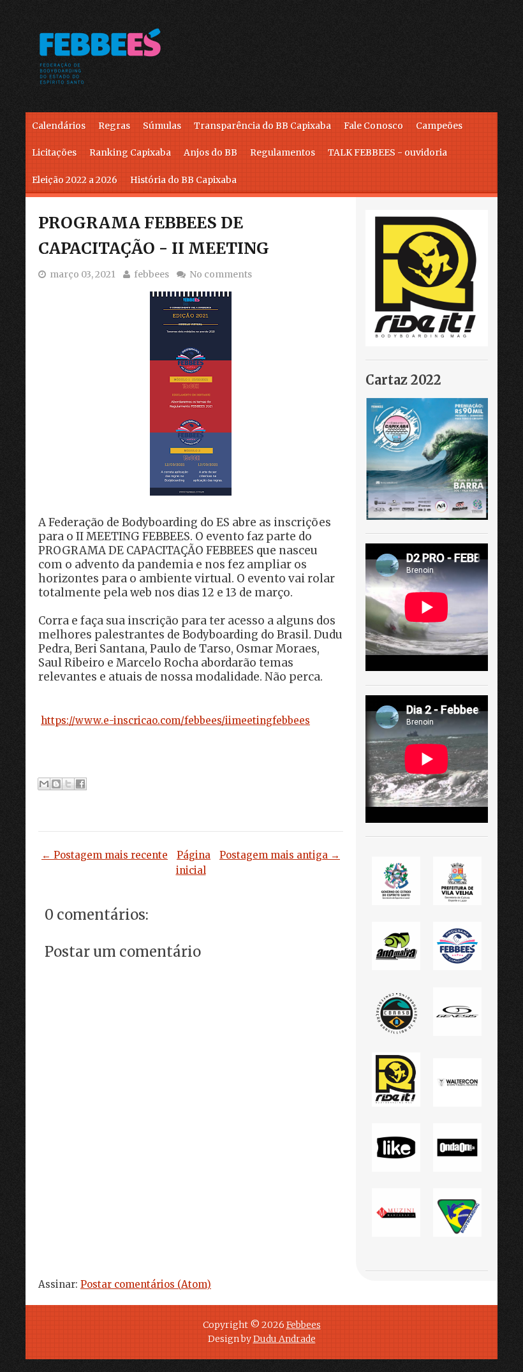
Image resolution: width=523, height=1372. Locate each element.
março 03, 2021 (82, 274)
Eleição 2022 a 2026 (74, 180)
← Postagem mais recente (104, 855)
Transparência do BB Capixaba (262, 125)
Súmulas (162, 125)
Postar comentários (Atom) (145, 1284)
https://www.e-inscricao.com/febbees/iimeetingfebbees (175, 720)
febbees (151, 274)
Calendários (58, 125)
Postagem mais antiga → (279, 855)
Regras (114, 125)
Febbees (303, 1325)
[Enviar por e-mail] (44, 784)
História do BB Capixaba (183, 180)
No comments (220, 274)
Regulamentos (282, 152)
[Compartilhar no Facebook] (80, 784)
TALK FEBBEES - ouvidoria (387, 152)
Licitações (54, 152)
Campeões (439, 125)
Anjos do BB (210, 152)
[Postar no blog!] (56, 784)
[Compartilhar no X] (68, 784)
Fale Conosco (373, 125)
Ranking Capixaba (130, 152)
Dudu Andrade (284, 1339)
